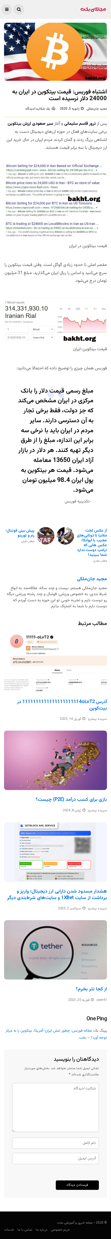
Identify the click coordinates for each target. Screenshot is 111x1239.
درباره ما (41, 1229)
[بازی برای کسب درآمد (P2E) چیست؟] (55, 760)
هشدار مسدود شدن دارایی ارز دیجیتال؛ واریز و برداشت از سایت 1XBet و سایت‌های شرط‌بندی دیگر (57, 895)
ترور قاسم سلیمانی (80, 123)
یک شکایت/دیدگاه (37, 108)
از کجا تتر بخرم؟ (91, 989)
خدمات (9, 1229)
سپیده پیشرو (97, 719)
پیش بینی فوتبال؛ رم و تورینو (20, 536)
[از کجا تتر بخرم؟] (55, 950)
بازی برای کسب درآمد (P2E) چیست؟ (71, 800)
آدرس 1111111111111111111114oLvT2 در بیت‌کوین (62, 705)
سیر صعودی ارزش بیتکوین (30, 123)
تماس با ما (25, 1229)
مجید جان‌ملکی (96, 108)
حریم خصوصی (60, 1229)
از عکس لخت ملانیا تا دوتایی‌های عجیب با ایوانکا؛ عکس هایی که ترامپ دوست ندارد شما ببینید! (92, 545)
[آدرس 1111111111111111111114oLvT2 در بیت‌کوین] (55, 662)
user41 (101, 1000)
